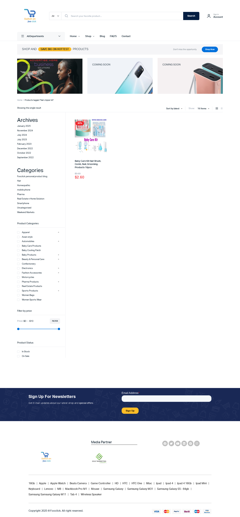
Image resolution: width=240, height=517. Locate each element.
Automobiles (28, 241)
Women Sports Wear (32, 300)
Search (191, 16)
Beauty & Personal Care (33, 259)
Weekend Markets (25, 212)
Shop (88, 36)
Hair (19, 181)
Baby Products (29, 255)
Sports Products (30, 291)
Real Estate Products (32, 286)
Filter (55, 321)
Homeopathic (23, 185)
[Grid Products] (217, 109)
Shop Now (210, 49)
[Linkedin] (184, 443)
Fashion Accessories (32, 273)
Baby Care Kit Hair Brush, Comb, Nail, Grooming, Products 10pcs (88, 164)
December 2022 (25, 149)
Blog (102, 36)
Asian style (27, 237)
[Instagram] (197, 443)
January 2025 (24, 126)
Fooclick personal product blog (32, 176)
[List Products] (221, 109)
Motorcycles (28, 277)
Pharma (20, 194)
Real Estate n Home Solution (30, 199)
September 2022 (25, 158)
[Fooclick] (30, 16)
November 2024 (25, 131)
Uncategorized (24, 208)
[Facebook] (165, 443)
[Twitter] (171, 443)
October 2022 (24, 153)
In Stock (26, 352)
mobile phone (23, 190)
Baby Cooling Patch (31, 250)
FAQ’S (113, 36)
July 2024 (22, 135)
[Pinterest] (190, 443)
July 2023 (22, 140)
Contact (126, 36)
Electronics (27, 268)
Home (73, 36)
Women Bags (28, 295)
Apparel (26, 232)
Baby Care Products (31, 246)
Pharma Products (30, 282)
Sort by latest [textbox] (173, 109)
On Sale (25, 356)
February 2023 (24, 144)
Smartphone (23, 203)
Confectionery (29, 264)
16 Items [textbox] (202, 109)
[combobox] (174, 108)
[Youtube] (178, 443)
